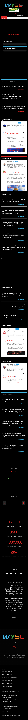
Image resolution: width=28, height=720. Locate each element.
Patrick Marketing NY (15, 715)
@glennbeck (17, 172)
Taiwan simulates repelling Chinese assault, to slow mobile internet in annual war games (12, 223)
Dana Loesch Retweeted (11, 373)
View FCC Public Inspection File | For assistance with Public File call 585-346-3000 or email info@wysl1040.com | (14, 657)
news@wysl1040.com (7, 697)
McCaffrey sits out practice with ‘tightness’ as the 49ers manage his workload (12, 294)
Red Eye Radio (10, 340)
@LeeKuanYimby (20, 376)
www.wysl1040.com (6, 693)
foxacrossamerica (11, 133)
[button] (4, 503)
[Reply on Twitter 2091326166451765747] (8, 382)
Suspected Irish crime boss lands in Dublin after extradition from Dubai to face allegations (13, 247)
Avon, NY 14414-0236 (7, 683)
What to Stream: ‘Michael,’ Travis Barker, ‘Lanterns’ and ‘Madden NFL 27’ (13, 316)
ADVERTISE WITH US (4, 17)
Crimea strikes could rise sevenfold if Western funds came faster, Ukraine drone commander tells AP (13, 211)
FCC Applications (19, 659)
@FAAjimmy (18, 133)
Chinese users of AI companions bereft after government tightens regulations (13, 305)
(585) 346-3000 (9, 686)
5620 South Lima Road (7, 682)
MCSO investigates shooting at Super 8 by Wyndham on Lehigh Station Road (13, 107)
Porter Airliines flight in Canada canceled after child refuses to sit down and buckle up (13, 235)
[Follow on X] (13, 1)
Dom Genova (14, 495)
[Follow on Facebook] (15, 1)
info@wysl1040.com (6, 708)
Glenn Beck (9, 172)
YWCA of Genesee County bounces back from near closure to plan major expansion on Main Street (14, 96)
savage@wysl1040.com (20, 704)
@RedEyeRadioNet (17, 341)
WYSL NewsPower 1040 (7, 680)
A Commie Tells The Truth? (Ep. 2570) (13, 86)
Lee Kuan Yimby (11, 376)
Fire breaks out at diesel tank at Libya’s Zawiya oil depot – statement (13, 200)
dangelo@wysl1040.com (7, 701)
